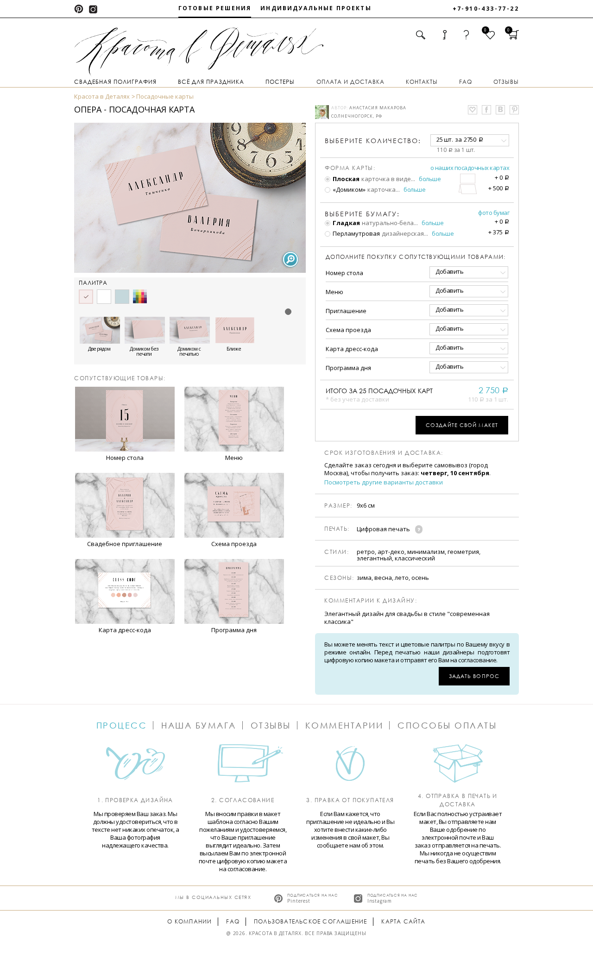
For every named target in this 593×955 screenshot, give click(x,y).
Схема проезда (348, 330)
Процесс (121, 725)
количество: (373, 141)
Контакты (422, 81)
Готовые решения (214, 8)
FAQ (465, 81)
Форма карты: (350, 168)
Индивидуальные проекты (316, 8)
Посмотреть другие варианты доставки (383, 482)
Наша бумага (198, 725)
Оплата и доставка (350, 81)
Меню (334, 292)
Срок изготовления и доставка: (383, 453)
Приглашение (346, 311)
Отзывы (506, 81)
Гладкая (345, 223)
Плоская (345, 179)
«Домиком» (348, 189)
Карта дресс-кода (352, 349)
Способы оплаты (447, 725)
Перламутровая (355, 233)
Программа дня (348, 368)
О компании (189, 921)
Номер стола (344, 273)
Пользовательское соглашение (310, 921)
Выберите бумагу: (362, 214)
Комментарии (344, 725)
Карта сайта (403, 921)
